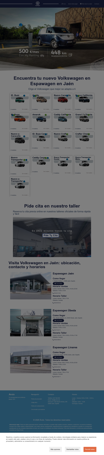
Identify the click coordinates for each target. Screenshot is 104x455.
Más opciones (55, 449)
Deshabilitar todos (72, 449)
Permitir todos (89, 449)
